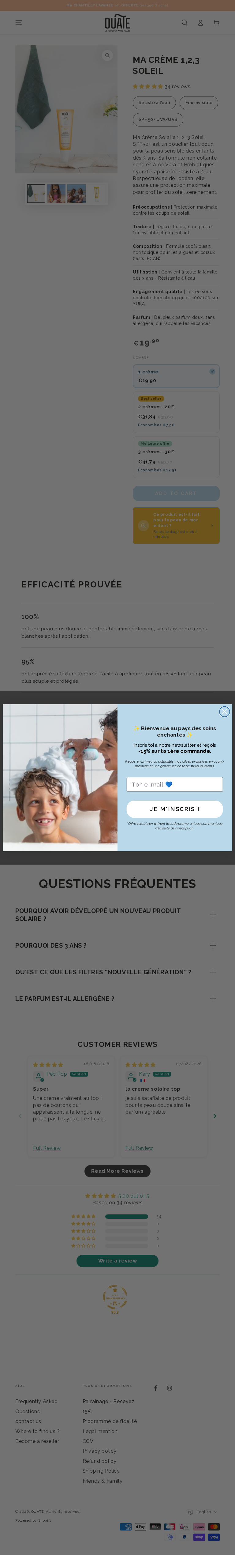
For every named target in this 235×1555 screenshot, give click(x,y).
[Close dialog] (224, 711)
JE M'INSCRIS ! (175, 809)
